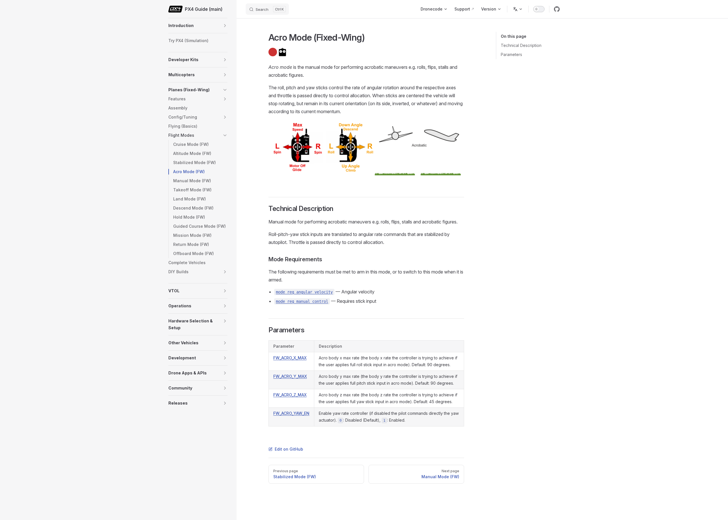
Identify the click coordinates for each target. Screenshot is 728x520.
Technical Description (521, 45)
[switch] (539, 9)
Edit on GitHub (289, 449)
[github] (557, 9)
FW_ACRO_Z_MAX (290, 394)
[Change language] (518, 9)
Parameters (511, 54)
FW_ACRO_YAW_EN (291, 413)
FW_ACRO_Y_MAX (290, 376)
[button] (224, 25)
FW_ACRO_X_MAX (290, 357)
